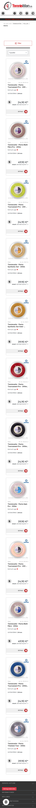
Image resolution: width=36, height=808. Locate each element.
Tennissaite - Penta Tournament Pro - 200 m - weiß (18, 86)
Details (20, 111)
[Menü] (3, 13)
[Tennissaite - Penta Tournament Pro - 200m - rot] (18, 370)
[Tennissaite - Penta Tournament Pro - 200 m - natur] (18, 549)
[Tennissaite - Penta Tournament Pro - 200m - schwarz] (18, 429)
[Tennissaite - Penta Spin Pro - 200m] (18, 489)
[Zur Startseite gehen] (18, 6)
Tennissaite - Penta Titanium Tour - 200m (16, 745)
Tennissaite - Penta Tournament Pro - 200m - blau (18, 685)
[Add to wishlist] (9, 102)
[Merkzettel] (20, 13)
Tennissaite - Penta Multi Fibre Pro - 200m (18, 146)
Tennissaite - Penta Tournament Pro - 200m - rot (18, 385)
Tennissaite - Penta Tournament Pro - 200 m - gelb (18, 206)
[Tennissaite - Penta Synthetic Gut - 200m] (18, 250)
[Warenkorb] (33, 13)
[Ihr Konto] (27, 13)
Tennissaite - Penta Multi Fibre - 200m (18, 625)
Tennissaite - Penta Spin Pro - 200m (17, 505)
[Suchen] (14, 13)
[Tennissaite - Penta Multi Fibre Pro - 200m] (18, 130)
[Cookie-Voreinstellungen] (6, 802)
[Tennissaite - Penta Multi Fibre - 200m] (18, 609)
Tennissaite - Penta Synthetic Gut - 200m (16, 266)
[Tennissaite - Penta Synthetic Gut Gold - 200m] (18, 310)
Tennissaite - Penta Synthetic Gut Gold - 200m (16, 325)
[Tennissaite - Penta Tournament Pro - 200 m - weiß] (18, 70)
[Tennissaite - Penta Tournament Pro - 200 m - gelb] (18, 190)
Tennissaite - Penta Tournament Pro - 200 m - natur (18, 565)
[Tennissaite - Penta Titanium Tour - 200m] (18, 729)
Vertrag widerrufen (9, 789)
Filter (19, 43)
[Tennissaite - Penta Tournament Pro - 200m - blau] (18, 669)
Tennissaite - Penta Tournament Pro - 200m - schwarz (18, 445)
